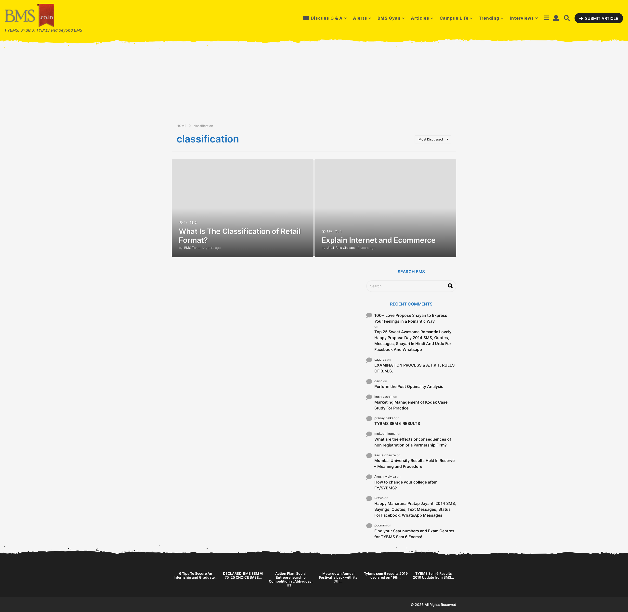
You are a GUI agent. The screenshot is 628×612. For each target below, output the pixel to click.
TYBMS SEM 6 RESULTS (397, 423)
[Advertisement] (314, 86)
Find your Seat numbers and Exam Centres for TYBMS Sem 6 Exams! (414, 533)
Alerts (360, 18)
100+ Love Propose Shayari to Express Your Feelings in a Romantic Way (410, 318)
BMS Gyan (389, 18)
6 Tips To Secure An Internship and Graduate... (196, 575)
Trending (489, 18)
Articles (420, 18)
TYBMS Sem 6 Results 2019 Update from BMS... (433, 575)
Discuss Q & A (327, 18)
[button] (546, 18)
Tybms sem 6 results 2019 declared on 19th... (386, 575)
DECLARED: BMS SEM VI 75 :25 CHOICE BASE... (243, 575)
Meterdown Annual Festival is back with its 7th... (338, 577)
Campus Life (454, 18)
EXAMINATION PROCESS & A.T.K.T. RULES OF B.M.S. (414, 368)
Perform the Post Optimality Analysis (408, 386)
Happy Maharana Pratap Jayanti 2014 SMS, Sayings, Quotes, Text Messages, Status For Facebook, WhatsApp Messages (415, 509)
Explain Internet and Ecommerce (379, 240)
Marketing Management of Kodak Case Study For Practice (410, 405)
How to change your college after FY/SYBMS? (405, 485)
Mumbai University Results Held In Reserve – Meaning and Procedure (414, 463)
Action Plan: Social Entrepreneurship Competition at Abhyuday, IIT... (291, 579)
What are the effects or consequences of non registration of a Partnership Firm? (412, 442)
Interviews (522, 18)
